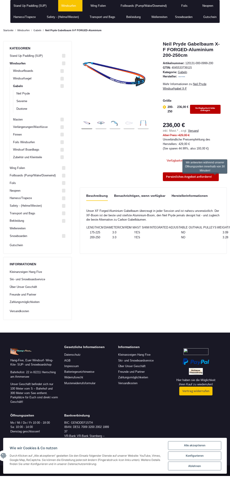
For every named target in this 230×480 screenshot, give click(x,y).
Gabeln (182, 72)
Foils (13, 183)
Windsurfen (18, 63)
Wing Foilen (17, 168)
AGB (67, 360)
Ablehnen (194, 466)
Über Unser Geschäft (23, 287)
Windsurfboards (23, 70)
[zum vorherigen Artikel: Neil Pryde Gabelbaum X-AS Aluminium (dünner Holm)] (214, 30)
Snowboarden (18, 236)
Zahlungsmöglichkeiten (25, 302)
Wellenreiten (18, 228)
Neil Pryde (23, 93)
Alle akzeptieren (194, 445)
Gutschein (16, 245)
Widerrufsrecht (73, 377)
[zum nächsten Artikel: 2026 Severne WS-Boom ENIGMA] (222, 30)
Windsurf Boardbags (26, 149)
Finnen (17, 134)
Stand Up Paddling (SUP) (26, 55)
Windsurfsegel (22, 78)
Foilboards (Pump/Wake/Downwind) (33, 175)
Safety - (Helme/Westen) (26, 205)
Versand (193, 130)
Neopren (15, 190)
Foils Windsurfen (24, 142)
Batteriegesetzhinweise (79, 371)
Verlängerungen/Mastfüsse (30, 127)
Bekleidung (17, 220)
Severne (21, 101)
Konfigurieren (194, 455)
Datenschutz (72, 354)
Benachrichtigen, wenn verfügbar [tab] (139, 195)
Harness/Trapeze (21, 198)
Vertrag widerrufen (195, 391)
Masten (18, 119)
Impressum (71, 366)
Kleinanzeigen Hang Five (26, 272)
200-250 (191, 109)
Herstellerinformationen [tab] (190, 195)
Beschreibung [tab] (97, 195)
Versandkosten (19, 311)
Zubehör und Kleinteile (27, 157)
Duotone (21, 108)
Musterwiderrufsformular (79, 383)
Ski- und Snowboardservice (27, 279)
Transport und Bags (22, 213)
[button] (37, 56)
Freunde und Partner (23, 294)
